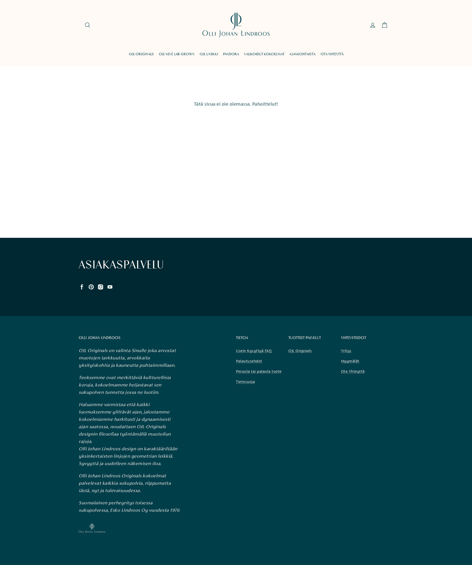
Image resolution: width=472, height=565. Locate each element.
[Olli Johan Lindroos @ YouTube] (110, 286)
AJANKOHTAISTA (302, 54)
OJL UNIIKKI (209, 54)
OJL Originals (300, 351)
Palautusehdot (249, 361)
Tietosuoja (245, 382)
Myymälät (350, 361)
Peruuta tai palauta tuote (259, 371)
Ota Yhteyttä (353, 371)
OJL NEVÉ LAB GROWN (176, 54)
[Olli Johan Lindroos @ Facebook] (82, 286)
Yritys (346, 351)
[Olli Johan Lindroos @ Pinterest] (91, 286)
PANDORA (231, 54)
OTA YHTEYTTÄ (332, 54)
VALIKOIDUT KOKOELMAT (264, 54)
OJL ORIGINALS (141, 54)
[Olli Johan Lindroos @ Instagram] (100, 286)
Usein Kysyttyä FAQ (254, 351)
